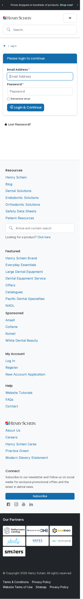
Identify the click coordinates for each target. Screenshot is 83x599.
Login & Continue (27, 107)
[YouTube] (23, 504)
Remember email (20, 98)
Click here (43, 237)
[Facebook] (8, 504)
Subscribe (40, 496)
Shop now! (66, 4)
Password (14, 84)
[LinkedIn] (31, 504)
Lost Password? (19, 124)
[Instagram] (16, 504)
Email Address (17, 70)
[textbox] (40, 29)
